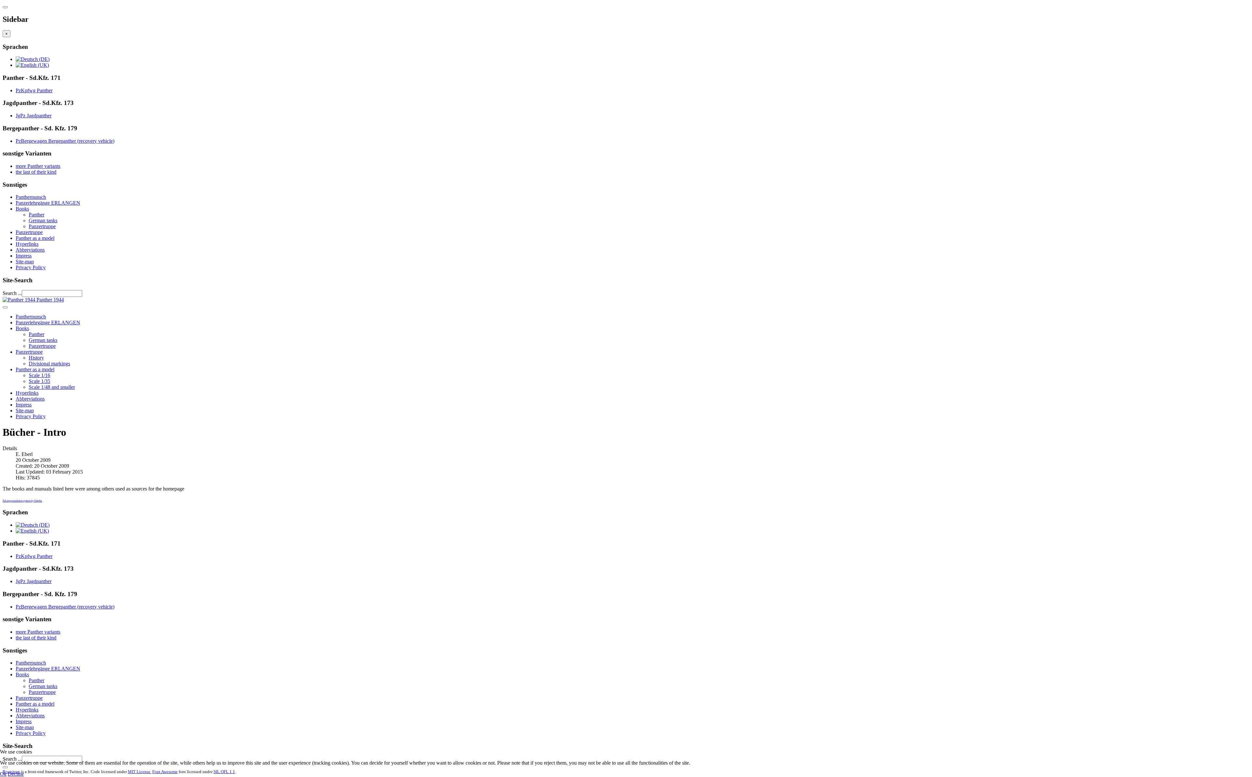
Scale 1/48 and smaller (52, 387)
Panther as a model (35, 238)
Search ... (12, 293)
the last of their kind (36, 172)
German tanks (43, 220)
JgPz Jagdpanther (34, 115)
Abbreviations (30, 250)
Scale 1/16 (39, 375)
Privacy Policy (31, 267)
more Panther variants (38, 166)
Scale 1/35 (39, 381)
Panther (36, 214)
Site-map (25, 261)
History (36, 357)
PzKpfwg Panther (34, 90)
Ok (3, 774)
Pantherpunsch (31, 197)
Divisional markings (49, 363)
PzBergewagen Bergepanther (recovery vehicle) (65, 141)
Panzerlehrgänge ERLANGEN (48, 203)
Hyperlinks (27, 244)
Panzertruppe (42, 226)
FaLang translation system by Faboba (22, 500)
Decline (16, 774)
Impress (24, 255)
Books (22, 209)
